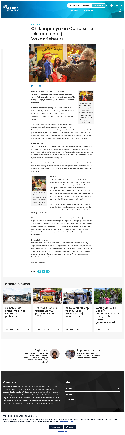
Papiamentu (74, 5)
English (86, 5)
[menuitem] (74, 11)
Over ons (88, 11)
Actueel (74, 11)
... (56, 403)
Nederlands (99, 5)
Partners (69, 400)
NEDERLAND (36, 24)
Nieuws (68, 389)
